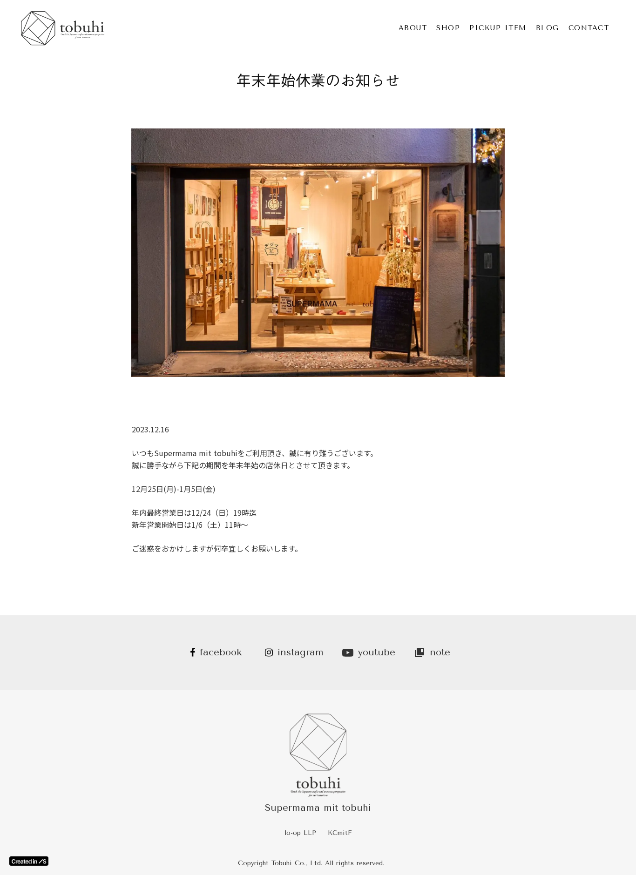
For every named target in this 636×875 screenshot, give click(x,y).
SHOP (448, 28)
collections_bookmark (419, 652)
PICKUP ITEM (498, 28)
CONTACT (588, 28)
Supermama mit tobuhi (318, 807)
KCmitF (340, 833)
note (440, 652)
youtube (376, 652)
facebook (221, 652)
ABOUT (413, 28)
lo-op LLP (300, 833)
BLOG (547, 28)
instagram (300, 652)
